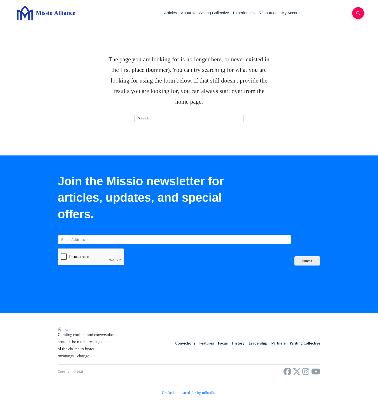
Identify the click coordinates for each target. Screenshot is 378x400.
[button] (358, 13)
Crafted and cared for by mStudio (188, 392)
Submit (307, 261)
